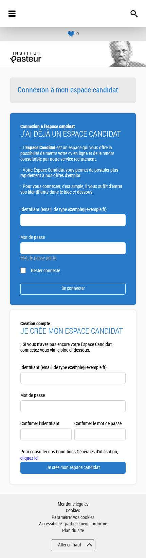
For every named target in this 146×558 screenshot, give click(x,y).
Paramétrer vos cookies (73, 517)
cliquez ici (29, 458)
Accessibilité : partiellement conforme (73, 524)
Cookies (73, 510)
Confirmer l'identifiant (39, 423)
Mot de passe (32, 237)
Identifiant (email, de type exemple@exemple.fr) (63, 209)
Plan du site (73, 531)
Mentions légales (73, 504)
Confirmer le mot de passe (98, 423)
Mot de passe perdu (38, 258)
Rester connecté (45, 271)
